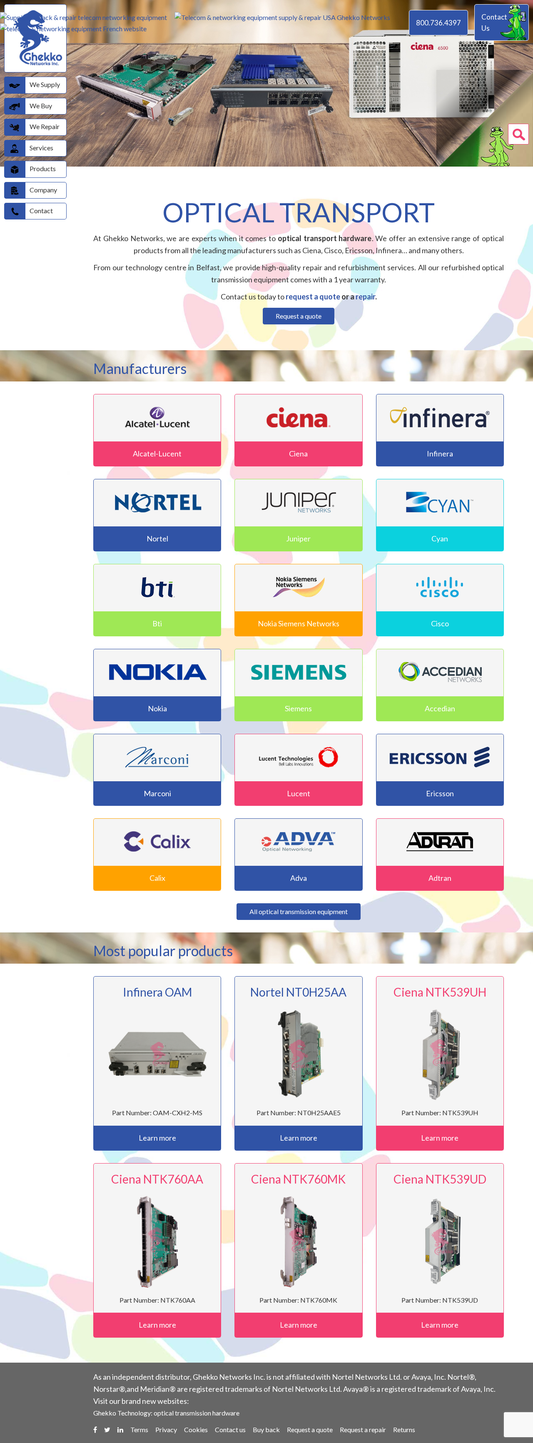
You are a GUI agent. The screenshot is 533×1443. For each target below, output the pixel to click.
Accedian (440, 708)
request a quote (313, 296)
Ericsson (440, 793)
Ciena (298, 453)
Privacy (166, 1429)
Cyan (439, 538)
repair (365, 296)
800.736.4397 (438, 22)
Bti (157, 623)
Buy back (266, 1429)
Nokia (157, 708)
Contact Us (494, 22)
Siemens (298, 708)
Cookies (196, 1429)
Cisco (440, 623)
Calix (157, 877)
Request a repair (363, 1429)
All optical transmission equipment (298, 911)
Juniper (298, 538)
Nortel (157, 538)
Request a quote (298, 316)
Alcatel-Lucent (157, 453)
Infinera (440, 453)
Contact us (230, 1429)
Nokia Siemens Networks (298, 623)
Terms (139, 1429)
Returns (404, 1429)
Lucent (298, 793)
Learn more (157, 1137)
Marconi (157, 793)
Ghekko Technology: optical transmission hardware (166, 1413)
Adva (298, 877)
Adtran (439, 877)
